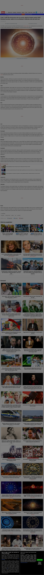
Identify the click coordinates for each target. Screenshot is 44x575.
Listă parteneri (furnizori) (24, 562)
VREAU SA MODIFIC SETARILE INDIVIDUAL (40, 563)
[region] (22, 563)
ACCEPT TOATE (39, 559)
